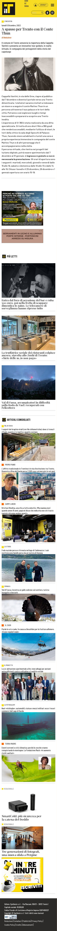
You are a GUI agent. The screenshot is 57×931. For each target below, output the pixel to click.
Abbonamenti (28, 924)
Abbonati (43, 5)
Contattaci (18, 921)
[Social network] (47, 12)
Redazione (8, 921)
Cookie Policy (9, 924)
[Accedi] (35, 5)
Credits (18, 924)
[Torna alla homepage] (7, 7)
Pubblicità (27, 921)
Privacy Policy (37, 921)
